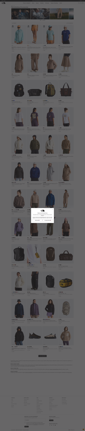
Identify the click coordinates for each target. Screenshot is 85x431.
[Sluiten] (52, 209)
